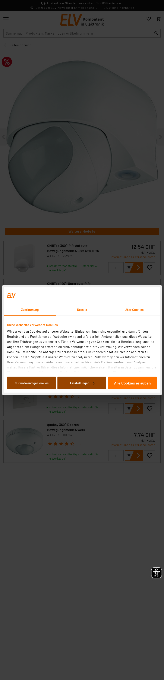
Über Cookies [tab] (134, 310)
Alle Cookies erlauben (132, 383)
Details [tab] (82, 310)
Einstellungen (79, 383)
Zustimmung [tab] (30, 310)
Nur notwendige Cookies (31, 383)
